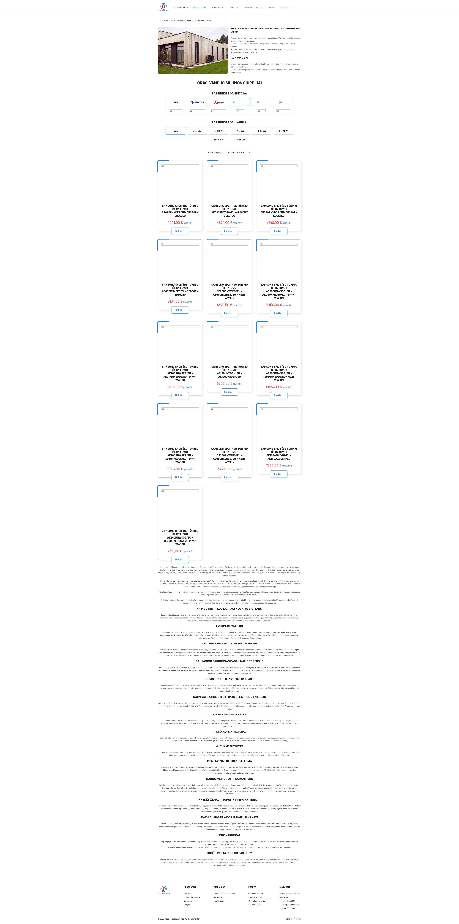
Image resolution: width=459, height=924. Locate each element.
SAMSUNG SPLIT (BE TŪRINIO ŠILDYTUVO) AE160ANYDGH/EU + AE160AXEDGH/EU (279, 453)
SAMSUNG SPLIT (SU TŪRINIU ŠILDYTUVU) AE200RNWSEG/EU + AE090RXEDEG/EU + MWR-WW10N (229, 291)
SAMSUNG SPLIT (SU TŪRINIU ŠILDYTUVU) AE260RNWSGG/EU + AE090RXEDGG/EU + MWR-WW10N (180, 537)
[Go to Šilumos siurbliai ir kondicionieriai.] (158, 20)
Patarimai (248, 7)
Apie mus (259, 7)
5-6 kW (219, 130)
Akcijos (186, 904)
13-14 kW (219, 139)
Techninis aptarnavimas (224, 893)
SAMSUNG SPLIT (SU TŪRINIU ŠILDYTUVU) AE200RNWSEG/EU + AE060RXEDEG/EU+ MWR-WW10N (279, 373)
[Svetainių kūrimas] (297, 919)
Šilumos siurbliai (199, 7)
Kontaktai (272, 7)
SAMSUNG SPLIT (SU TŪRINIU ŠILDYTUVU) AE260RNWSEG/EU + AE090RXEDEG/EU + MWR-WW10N (229, 455)
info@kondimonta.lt (291, 904)
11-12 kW (283, 130)
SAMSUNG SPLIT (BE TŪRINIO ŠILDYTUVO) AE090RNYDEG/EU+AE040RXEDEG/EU (180, 210)
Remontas (218, 897)
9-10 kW (261, 130)
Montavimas (219, 901)
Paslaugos (234, 7)
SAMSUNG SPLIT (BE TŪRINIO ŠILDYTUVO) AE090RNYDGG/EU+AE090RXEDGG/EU (278, 210)
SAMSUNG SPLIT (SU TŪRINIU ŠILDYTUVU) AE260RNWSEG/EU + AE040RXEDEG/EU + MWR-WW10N (180, 373)
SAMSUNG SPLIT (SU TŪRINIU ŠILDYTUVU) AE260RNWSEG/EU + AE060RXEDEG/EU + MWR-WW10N (180, 455)
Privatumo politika (191, 897)
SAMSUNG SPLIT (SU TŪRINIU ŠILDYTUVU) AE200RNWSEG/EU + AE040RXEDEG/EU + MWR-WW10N (279, 291)
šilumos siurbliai (190, 592)
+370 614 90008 (286, 7)
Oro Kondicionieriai (181, 7)
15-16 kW (240, 139)
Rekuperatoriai (218, 7)
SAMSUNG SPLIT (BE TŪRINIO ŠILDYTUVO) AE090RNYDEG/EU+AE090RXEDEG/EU (180, 289)
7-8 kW (240, 130)
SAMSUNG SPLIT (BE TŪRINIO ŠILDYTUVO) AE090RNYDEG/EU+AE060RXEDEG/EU (229, 210)
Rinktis (179, 231)
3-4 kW (197, 130)
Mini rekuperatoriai (256, 901)
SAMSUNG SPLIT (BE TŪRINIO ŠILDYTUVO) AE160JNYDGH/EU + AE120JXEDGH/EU (229, 371)
